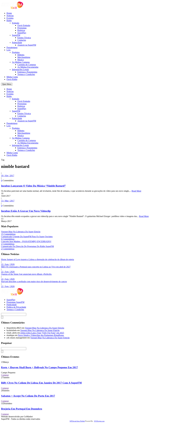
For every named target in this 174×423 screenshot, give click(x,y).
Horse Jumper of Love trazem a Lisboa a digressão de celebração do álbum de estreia (37, 259)
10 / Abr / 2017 (7, 175)
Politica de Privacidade (16, 307)
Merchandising (23, 57)
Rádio (9, 20)
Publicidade (17, 42)
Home (9, 13)
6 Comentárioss (7, 239)
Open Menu (6, 84)
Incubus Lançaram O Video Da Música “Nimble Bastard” (33, 185)
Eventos (10, 18)
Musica (20, 60)
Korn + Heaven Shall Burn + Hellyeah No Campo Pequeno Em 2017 (39, 367)
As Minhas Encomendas (27, 67)
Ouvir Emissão (23, 25)
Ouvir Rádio (12, 79)
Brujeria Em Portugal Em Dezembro (21, 408)
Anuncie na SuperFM (26, 45)
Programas (22, 28)
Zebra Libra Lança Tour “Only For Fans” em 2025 (42, 333)
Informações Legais (20, 69)
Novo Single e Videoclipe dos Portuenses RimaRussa (41, 335)
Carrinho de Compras (26, 64)
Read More (136, 191)
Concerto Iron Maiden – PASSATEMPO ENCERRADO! (26, 241)
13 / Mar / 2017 (7, 201)
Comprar (5, 375)
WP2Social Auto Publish (77, 421)
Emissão (15, 23)
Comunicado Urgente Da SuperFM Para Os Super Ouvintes (27, 236)
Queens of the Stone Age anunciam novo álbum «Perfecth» (26, 274)
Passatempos (12, 47)
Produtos (16, 52)
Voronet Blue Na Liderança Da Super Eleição (20, 231)
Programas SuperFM (15, 302)
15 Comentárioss (8, 234)
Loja (8, 50)
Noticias (10, 15)
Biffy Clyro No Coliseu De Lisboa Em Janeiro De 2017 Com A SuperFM (41, 382)
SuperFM (16, 35)
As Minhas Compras (21, 62)
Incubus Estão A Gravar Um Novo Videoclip (26, 211)
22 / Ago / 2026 (8, 264)
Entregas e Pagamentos (27, 72)
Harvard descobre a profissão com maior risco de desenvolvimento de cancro (34, 281)
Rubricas (21, 30)
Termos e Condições (26, 74)
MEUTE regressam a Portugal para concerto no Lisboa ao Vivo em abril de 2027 (36, 267)
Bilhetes (20, 55)
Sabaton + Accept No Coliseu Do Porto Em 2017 (28, 395)
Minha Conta (12, 77)
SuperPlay (21, 33)
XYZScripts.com (99, 421)
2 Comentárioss (7, 244)
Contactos (21, 40)
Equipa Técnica (24, 37)
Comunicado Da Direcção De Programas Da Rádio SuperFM (27, 246)
